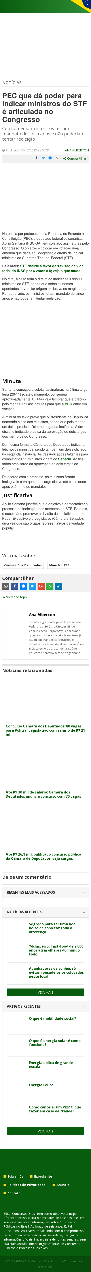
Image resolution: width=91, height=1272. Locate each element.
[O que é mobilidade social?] (16, 1023)
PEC (68, 404)
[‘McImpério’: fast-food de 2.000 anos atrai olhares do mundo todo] (16, 951)
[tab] (45, 892)
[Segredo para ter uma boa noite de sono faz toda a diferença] (16, 929)
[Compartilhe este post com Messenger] (50, 158)
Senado (64, 459)
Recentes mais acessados (31, 892)
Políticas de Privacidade (27, 1185)
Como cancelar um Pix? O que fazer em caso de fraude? (55, 1109)
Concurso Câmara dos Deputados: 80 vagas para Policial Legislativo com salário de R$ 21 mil (45, 730)
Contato (14, 1193)
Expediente (43, 1176)
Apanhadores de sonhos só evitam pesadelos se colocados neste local (56, 972)
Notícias (11, 82)
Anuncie (63, 1185)
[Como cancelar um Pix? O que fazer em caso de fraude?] (16, 1112)
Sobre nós (15, 1176)
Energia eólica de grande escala (51, 1064)
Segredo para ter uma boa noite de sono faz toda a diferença (52, 928)
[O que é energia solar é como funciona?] (16, 1046)
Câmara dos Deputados (23, 565)
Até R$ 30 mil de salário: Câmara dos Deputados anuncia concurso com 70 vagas (43, 794)
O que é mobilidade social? (52, 1018)
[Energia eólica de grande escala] (16, 1068)
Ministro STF (59, 565)
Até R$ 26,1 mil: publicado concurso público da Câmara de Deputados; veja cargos (43, 856)
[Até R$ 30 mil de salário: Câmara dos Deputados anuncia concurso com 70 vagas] (45, 785)
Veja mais (45, 992)
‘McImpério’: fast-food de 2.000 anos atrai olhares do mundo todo (56, 950)
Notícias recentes (24, 911)
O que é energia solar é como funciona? (55, 1042)
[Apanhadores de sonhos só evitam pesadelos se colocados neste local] (16, 973)
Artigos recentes (24, 1006)
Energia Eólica (41, 1084)
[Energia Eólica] (16, 1090)
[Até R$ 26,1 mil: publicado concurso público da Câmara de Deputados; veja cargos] (45, 847)
